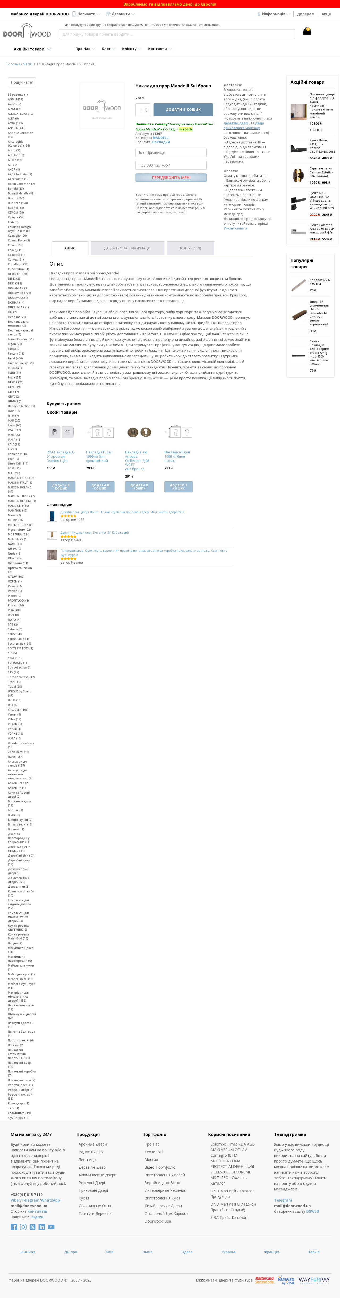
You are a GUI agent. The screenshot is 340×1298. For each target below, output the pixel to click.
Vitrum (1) (14, 729)
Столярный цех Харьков (166, 1213)
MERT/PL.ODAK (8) (20, 525)
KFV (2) (12, 449)
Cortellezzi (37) (18, 264)
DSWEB (312, 1211)
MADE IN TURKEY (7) (21, 496)
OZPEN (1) (15, 581)
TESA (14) (14, 682)
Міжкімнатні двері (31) (21, 950)
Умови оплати (235, 228)
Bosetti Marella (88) (21, 193)
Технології (153, 1151)
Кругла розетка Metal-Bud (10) (18, 936)
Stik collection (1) (20, 667)
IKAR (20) (14, 420)
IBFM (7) (13, 416)
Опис (70, 248)
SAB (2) (13, 624)
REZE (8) (13, 615)
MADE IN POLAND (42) (20, 489)
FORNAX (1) (15, 368)
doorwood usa (157, 1221)
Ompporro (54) (18, 563)
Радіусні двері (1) (20, 1085)
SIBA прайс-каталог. (229, 1217)
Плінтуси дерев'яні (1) (21, 1025)
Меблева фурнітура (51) (21, 986)
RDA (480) (15, 610)
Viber (15, 1200)
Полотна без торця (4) (21, 1033)
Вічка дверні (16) (20, 824)
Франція (271, 1251)
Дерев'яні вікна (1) (21, 855)
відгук (37, 1216)
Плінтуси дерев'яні (95, 1213)
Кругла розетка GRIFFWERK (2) (18, 927)
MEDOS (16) (16, 520)
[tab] (70, 248)
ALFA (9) (13, 118)
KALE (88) (14, 444)
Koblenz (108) (17, 454)
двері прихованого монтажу (244, 125)
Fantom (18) (16, 353)
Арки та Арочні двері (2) (19, 794)
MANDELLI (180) (18, 506)
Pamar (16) (15, 586)
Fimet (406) (15, 358)
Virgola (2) (15, 724)
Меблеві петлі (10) (20, 979)
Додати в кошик (183, 109)
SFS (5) (12, 653)
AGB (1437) (15, 99)
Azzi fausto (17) (18, 179)
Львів (147, 1251)
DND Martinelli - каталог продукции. (232, 1193)
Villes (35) (14, 719)
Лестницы (87, 1159)
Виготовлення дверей (164, 1174)
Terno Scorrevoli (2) (21, 677)
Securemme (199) (19, 643)
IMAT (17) (14, 430)
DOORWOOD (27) (19, 293)
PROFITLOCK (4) (18, 600)
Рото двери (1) (18, 1103)
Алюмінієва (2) (18, 783)
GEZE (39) (14, 387)
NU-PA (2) (14, 549)
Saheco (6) (15, 629)
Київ (109, 1251)
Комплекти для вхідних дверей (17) (19, 904)
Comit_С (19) (16, 250)
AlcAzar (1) (15, 109)
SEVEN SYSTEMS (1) (20, 648)
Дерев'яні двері (93, 1167)
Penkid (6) (15, 591)
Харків (314, 1251)
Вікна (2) (14, 815)
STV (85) (13, 672)
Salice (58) (15, 634)
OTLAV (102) (16, 576)
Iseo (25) (14, 435)
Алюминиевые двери (97, 1174)
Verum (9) (14, 714)
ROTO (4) (14, 620)
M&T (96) (14, 473)
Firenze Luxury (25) (21, 363)
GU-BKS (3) (15, 401)
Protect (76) (16, 605)
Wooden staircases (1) (21, 745)
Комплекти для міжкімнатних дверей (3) (18, 917)
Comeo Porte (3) (19, 240)
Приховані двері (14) (20, 1065)
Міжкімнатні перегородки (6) (20, 959)
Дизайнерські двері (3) (18, 871)
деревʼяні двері (236, 123)
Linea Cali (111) (18, 463)
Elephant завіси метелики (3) (18, 323)
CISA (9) (13, 222)
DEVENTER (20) (18, 274)
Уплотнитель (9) (19, 1113)
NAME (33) (15, 544)
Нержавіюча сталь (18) (21, 1007)
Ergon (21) (15, 344)
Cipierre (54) (16, 217)
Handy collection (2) (21, 406)
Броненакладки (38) (19, 803)
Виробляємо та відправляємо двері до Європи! (170, 4)
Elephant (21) (17, 317)
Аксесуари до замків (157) (17, 763)
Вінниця (27, 1251)
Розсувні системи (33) (20, 1096)
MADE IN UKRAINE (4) (22, 501)
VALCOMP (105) (18, 710)
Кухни (84, 1198)
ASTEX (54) (15, 160)
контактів (37, 1211)
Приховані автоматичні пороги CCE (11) (19, 1054)
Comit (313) (15, 245)
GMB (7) (13, 392)
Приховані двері (93, 1190)
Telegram (31, 1200)
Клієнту (129, 48)
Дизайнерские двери (163, 1205)
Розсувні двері (92, 1182)
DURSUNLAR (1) (18, 307)
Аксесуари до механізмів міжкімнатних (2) (20, 774)
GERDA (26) (15, 382)
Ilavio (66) (14, 425)
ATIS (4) (13, 165)
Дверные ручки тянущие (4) (19, 849)
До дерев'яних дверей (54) (18, 880)
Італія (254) (15, 757)
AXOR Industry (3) (20, 174)
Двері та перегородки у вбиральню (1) (18, 838)
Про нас (151, 1144)
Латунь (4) (15, 943)
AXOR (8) (14, 169)
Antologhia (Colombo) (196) (19, 143)
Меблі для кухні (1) (21, 974)
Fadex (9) (14, 349)
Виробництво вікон (162, 1182)
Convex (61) (16, 259)
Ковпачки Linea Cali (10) (21, 893)
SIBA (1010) (15, 658)
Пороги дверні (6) (21, 1040)
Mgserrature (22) (19, 529)
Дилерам (305, 13)
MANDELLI (30, 64)
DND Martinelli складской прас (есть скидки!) (233, 1207)
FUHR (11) (14, 372)
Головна (13, 64)
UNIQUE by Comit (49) (19, 693)
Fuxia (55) (14, 377)
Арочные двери (93, 1144)
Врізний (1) (16, 829)
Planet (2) (14, 596)
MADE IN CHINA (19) (21, 478)
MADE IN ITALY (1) (20, 482)
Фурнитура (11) (18, 1118)
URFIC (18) (15, 700)
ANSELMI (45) (17, 128)
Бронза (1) (15, 810)
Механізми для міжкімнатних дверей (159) (18, 996)
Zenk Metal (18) (18, 752)
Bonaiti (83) (16, 188)
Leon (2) (13, 459)
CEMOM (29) (16, 212)
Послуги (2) (16, 1045)
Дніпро (70, 1251)
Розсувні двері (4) (20, 1090)
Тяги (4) (13, 1108)
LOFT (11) (14, 468)
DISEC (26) (15, 278)
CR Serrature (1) (18, 269)
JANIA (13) (15, 439)
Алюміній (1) (17, 788)
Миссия (151, 1159)
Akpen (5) (14, 104)
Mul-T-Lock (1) (18, 539)
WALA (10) (15, 738)
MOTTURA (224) (18, 534)
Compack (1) (16, 255)
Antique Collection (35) (20, 135)
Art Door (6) (16, 155)
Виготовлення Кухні (162, 1198)
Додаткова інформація (127, 248)
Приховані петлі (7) (21, 1080)
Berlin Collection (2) (21, 184)
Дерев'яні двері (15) (19, 862)
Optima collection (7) (20, 570)
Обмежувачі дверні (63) (22, 1016)
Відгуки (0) (190, 248)
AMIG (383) (15, 123)
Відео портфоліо (160, 1167)
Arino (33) (15, 150)
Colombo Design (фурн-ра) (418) (19, 229)
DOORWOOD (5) (18, 298)
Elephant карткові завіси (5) (20, 332)
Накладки (161, 142)
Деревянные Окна (95, 1205)
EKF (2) (12, 312)
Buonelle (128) (18, 203)
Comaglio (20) (17, 235)
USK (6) (13, 705)
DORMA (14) (16, 302)
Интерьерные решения (165, 1190)
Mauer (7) (14, 515)
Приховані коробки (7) (22, 1073)
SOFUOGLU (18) (18, 663)
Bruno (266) (16, 198)
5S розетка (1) (18, 94)
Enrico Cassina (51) (21, 339)
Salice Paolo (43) (19, 639)
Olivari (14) (15, 558)
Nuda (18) (15, 553)
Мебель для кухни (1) (21, 967)
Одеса (187, 1251)
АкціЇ (326, 13)
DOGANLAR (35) (18, 288)
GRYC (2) (14, 396)
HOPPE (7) (15, 411)
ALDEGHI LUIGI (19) (20, 114)
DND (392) (15, 283)
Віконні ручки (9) (20, 820)
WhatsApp (50, 1200)
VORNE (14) (15, 733)
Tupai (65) (15, 686)
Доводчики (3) (18, 886)
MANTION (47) (17, 510)
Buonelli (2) (16, 208)
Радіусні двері (91, 1151)
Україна (228, 1251)
